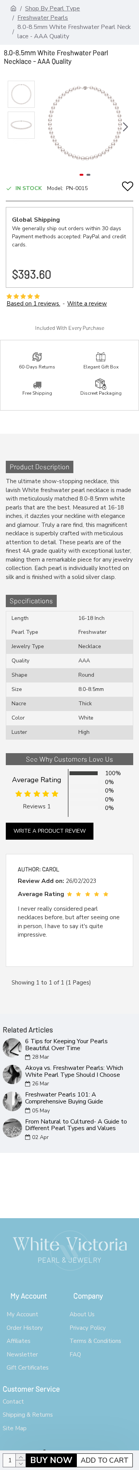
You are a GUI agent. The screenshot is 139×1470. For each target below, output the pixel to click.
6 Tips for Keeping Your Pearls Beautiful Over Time (66, 1045)
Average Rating (36, 779)
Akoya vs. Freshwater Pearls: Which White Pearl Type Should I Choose (74, 1071)
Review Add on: (41, 881)
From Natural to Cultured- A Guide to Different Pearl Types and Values (76, 1125)
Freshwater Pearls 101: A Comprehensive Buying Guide (64, 1098)
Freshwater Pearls (42, 18)
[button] (44, 126)
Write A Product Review (50, 831)
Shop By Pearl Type (52, 8)
